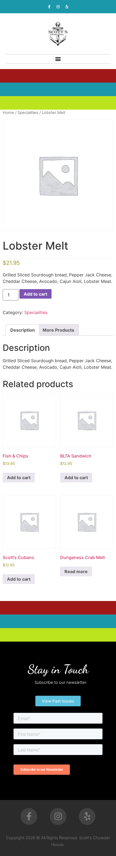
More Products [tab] (58, 330)
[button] (58, 58)
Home (8, 112)
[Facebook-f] (49, 7)
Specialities (28, 112)
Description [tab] (22, 330)
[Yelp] (67, 7)
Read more (76, 571)
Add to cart (35, 294)
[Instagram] (58, 7)
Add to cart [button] (18, 477)
